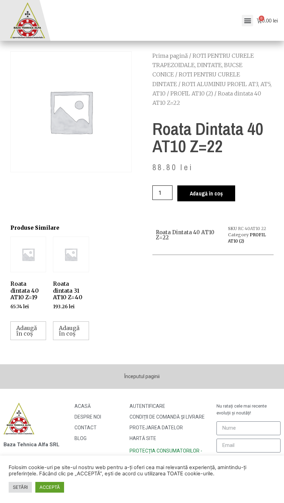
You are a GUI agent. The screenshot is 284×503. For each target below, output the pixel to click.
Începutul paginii (142, 376)
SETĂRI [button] (20, 487)
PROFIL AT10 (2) (191, 93)
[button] (247, 20)
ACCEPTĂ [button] (49, 487)
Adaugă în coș (206, 193)
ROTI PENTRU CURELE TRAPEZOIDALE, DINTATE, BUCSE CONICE (203, 65)
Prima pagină (170, 55)
